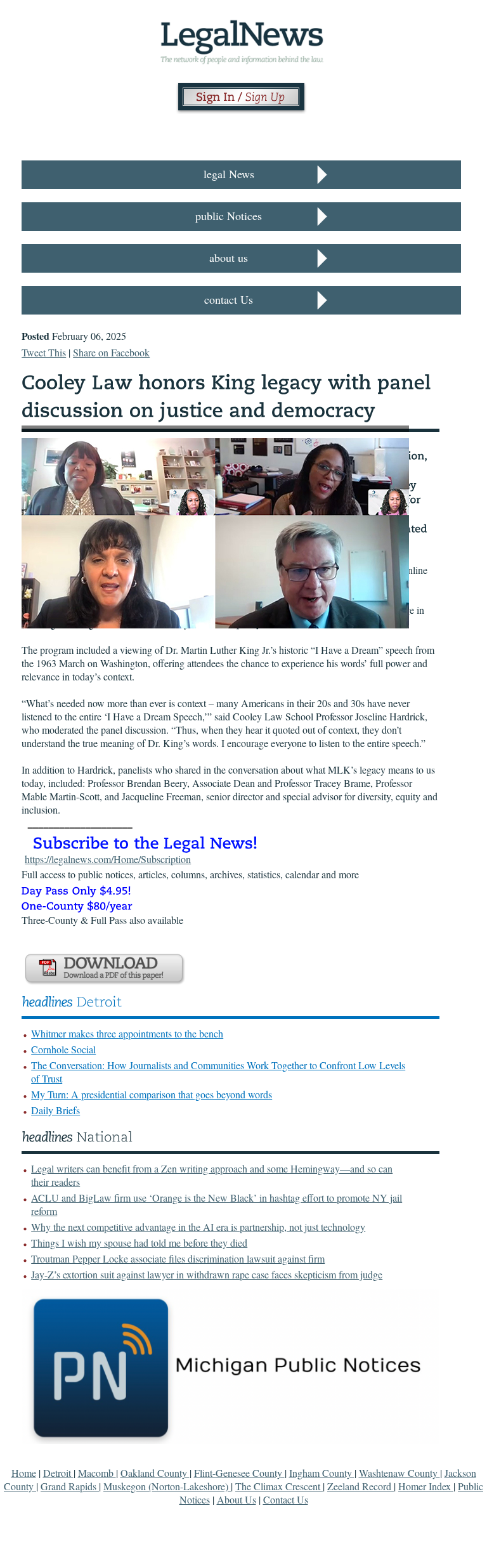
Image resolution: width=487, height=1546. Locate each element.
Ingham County (321, 1472)
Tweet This (44, 352)
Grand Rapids (70, 1486)
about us (228, 257)
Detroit (58, 1472)
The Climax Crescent (279, 1486)
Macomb (97, 1472)
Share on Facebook (111, 352)
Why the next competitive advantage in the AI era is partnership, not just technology (198, 1226)
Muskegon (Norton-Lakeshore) (167, 1486)
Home (23, 1472)
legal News (229, 173)
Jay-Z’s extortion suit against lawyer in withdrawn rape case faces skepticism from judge (206, 1274)
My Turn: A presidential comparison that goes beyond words (151, 1094)
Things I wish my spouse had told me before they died (139, 1242)
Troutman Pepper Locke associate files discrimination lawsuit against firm (178, 1258)
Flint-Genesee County (239, 1472)
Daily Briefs (55, 1110)
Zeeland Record (360, 1486)
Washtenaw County (399, 1472)
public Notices (228, 215)
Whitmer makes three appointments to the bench (127, 1033)
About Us (236, 1499)
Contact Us (285, 1499)
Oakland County (155, 1472)
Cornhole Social (63, 1049)
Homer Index (425, 1486)
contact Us (228, 299)
